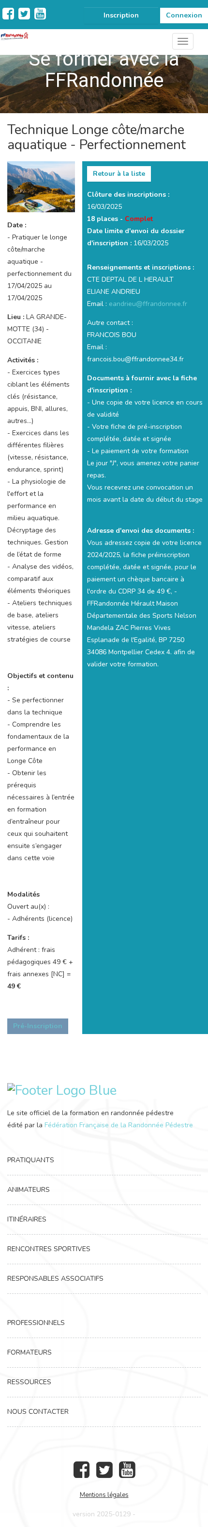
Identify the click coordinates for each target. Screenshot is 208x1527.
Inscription (121, 15)
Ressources (29, 1382)
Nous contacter (38, 1411)
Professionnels (36, 1322)
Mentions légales (104, 1495)
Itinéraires (26, 1219)
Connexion (184, 15)
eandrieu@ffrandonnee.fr (148, 303)
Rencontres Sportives (48, 1249)
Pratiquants (30, 1160)
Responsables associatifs (55, 1278)
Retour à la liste (119, 173)
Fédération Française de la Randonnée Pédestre (119, 1125)
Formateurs (29, 1352)
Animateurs (28, 1189)
